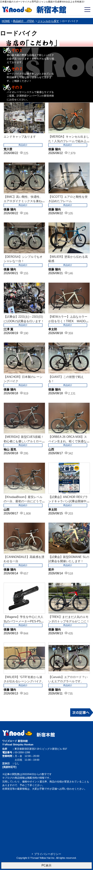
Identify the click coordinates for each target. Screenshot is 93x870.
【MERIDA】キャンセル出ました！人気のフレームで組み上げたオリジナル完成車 (68, 141)
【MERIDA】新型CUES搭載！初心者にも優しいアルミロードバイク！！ (24, 441)
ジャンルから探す (48, 21)
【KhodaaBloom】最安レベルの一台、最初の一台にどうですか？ (24, 501)
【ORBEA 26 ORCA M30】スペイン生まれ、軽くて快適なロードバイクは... (68, 441)
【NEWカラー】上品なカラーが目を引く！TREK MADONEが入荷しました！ (68, 321)
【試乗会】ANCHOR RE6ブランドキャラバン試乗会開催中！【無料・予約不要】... (68, 501)
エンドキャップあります (20, 136)
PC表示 (46, 865)
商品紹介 (23, 145)
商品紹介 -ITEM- (24, 21)
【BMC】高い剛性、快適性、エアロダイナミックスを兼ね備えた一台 (24, 201)
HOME (6, 21)
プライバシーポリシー (47, 854)
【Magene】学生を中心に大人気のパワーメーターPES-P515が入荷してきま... (24, 621)
